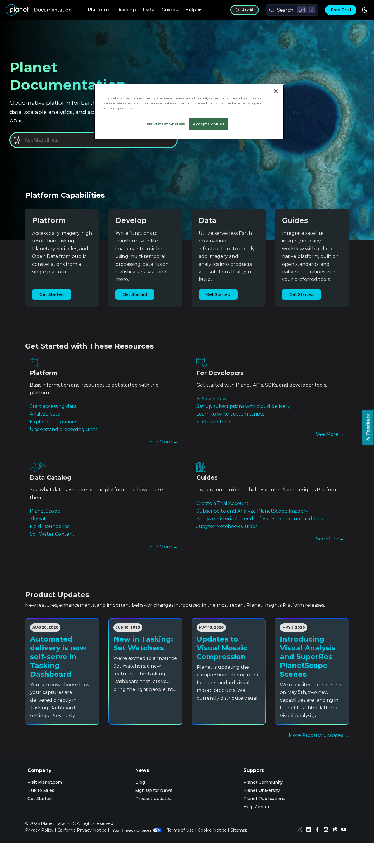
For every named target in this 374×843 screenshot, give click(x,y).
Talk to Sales (40, 790)
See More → (164, 441)
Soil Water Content (52, 534)
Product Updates (153, 798)
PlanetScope (45, 511)
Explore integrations (53, 422)
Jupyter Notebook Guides (226, 526)
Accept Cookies (208, 124)
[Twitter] (301, 830)
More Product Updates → (319, 735)
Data (149, 10)
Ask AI (247, 10)
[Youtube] (345, 830)
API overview (211, 398)
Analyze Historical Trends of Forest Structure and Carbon (263, 518)
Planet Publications (264, 798)
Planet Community (263, 782)
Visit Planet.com (44, 782)
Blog (140, 782)
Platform (98, 10)
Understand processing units (63, 429)
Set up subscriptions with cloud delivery (243, 406)
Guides (170, 10)
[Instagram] (327, 830)
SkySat (38, 518)
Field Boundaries (49, 526)
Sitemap (239, 830)
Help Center (256, 806)
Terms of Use (180, 830)
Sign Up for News (153, 790)
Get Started (51, 294)
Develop (126, 10)
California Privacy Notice (82, 830)
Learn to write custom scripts (230, 414)
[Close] (275, 91)
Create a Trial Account (222, 503)
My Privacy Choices (166, 124)
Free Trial (341, 10)
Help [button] (190, 10)
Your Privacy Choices (131, 830)
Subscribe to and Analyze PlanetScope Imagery (252, 511)
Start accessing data (53, 406)
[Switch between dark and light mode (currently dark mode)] (364, 10)
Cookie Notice (212, 830)
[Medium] (336, 830)
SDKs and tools (213, 422)
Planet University (261, 790)
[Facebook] (319, 830)
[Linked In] (310, 830)
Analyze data (45, 414)
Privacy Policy (39, 830)
